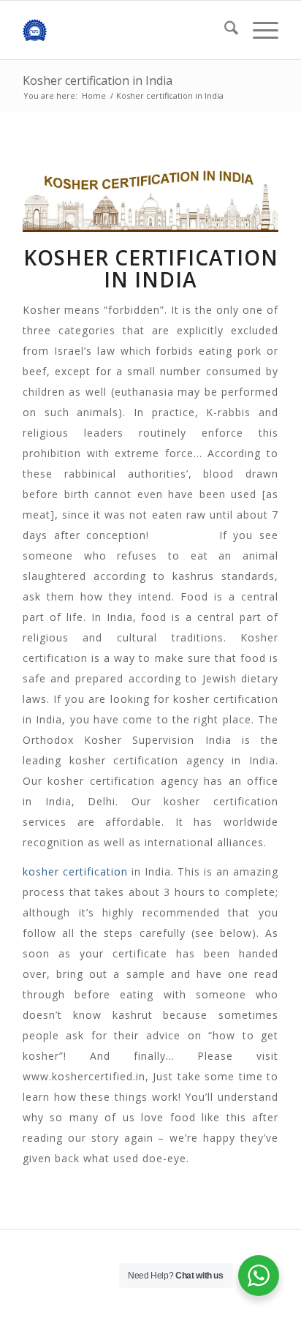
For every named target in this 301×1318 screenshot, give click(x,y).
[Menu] (258, 30)
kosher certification (75, 871)
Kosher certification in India (97, 80)
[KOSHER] (125, 30)
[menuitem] (224, 30)
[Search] (224, 30)
